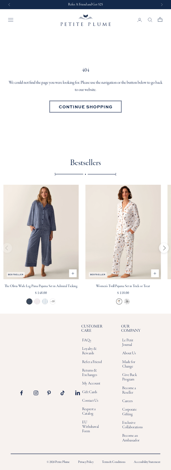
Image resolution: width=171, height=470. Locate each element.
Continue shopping (85, 106)
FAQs (86, 340)
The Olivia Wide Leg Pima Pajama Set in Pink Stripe (37, 301)
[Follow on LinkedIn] (77, 393)
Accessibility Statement (147, 462)
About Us (129, 353)
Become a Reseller (129, 390)
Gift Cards (89, 392)
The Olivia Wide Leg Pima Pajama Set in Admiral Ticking (40, 286)
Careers (127, 401)
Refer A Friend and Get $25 (85, 4)
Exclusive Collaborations (132, 425)
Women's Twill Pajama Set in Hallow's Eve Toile (127, 301)
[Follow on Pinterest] (50, 393)
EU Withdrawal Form (90, 427)
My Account (91, 383)
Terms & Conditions (113, 462)
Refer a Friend (92, 362)
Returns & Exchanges (89, 373)
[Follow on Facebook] (23, 393)
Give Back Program (129, 377)
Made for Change (128, 364)
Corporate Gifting (129, 412)
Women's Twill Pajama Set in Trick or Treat (123, 286)
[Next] (164, 248)
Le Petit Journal (127, 342)
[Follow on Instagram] (37, 393)
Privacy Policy (86, 462)
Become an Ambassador (130, 438)
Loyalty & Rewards (89, 351)
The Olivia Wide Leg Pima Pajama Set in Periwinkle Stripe (45, 301)
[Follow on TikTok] (64, 393)
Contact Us (90, 400)
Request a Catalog (89, 411)
